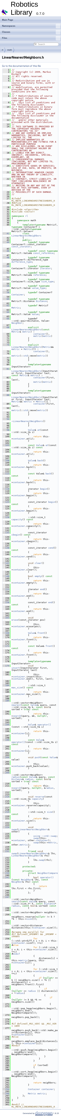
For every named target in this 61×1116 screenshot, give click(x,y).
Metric (16, 307)
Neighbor (17, 323)
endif (16, 954)
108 (6, 460)
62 (6, 305)
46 (6, 251)
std (26, 355)
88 (6, 395)
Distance (41, 301)
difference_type (22, 262)
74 (6, 345)
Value (35, 314)
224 (6, 827)
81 (6, 369)
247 (6, 897)
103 (6, 445)
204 (6, 757)
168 (6, 633)
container (39, 334)
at (38, 430)
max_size (17, 687)
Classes (6, 32)
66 (6, 318)
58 (6, 292)
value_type (38, 288)
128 (6, 517)
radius (16, 777)
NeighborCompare (47, 873)
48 (6, 257)
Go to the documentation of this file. (21, 66)
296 (6, 1093)
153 (6, 589)
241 (6, 877)
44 (6, 242)
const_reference (43, 253)
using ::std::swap (44, 836)
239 (6, 873)
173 (6, 646)
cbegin (16, 534)
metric (26, 331)
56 (6, 286)
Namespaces (8, 26)
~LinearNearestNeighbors (27, 421)
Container (18, 294)
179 (6, 665)
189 (6, 700)
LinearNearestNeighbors (26, 235)
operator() (47, 877)
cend (51, 548)
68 (6, 327)
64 (6, 312)
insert (16, 668)
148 (6, 576)
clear (38, 563)
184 (6, 685)
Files (4, 38)
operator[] (44, 724)
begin (43, 489)
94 (6, 419)
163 (6, 617)
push (37, 757)
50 (6, 266)
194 (6, 724)
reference (39, 275)
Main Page (7, 20)
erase (15, 620)
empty (38, 576)
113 (6, 473)
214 (6, 796)
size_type (47, 281)
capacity (17, 519)
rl (2, 50)
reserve (39, 796)
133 (6, 532)
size (49, 812)
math (9, 50)
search (17, 716)
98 (6, 430)
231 (6, 851)
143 (6, 563)
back (40, 460)
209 (6, 772)
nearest (16, 705)
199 (6, 740)
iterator (45, 268)
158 (6, 602)
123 (6, 502)
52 (6, 273)
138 (6, 548)
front (40, 633)
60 (6, 299)
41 (6, 233)
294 (6, 1089)
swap (14, 829)
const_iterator (21, 246)
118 (6, 489)
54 (6, 279)
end (42, 589)
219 (6, 812)
